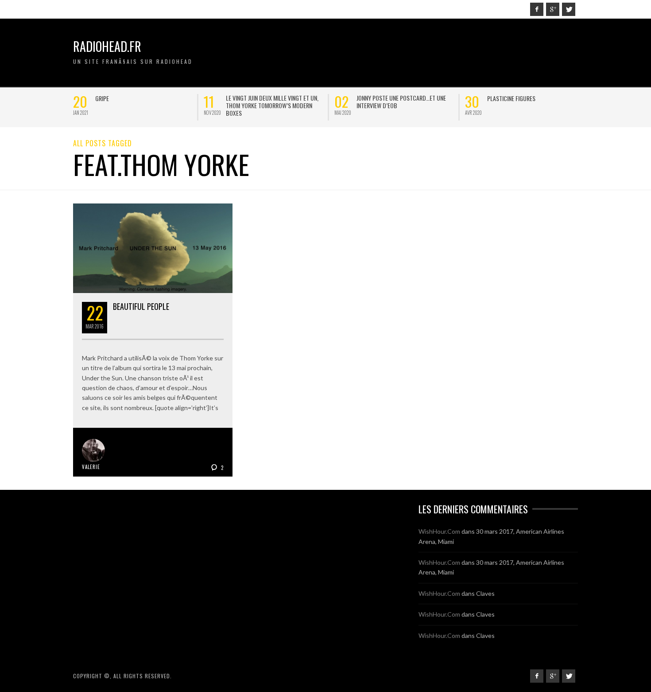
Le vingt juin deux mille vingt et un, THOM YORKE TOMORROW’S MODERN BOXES (94, 105)
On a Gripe (453, 98)
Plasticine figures (333, 98)
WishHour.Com (439, 531)
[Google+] (552, 9)
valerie (91, 466)
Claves (485, 593)
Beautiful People (141, 306)
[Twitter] (568, 9)
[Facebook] (536, 9)
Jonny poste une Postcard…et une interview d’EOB (223, 101)
